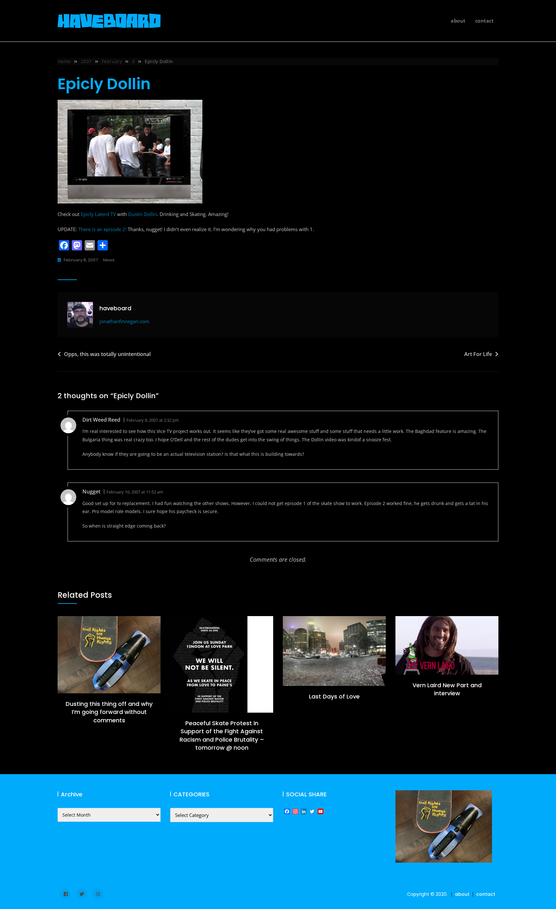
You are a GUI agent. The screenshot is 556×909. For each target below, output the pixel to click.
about (458, 20)
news (109, 260)
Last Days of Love (334, 696)
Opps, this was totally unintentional (107, 354)
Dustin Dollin (142, 214)
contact (484, 20)
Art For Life (478, 354)
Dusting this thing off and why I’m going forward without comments (109, 712)
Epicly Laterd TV (98, 214)
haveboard (115, 308)
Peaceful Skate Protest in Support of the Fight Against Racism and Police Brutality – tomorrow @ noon (222, 735)
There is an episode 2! (102, 229)
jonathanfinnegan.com (124, 321)
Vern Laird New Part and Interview (447, 689)
